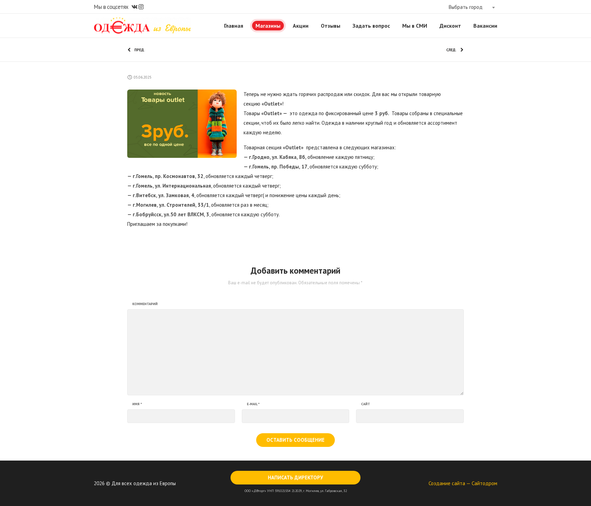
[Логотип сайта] (142, 26)
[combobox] (471, 7)
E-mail (253, 404)
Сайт (365, 404)
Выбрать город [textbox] (466, 7)
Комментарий (145, 304)
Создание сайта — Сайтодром (463, 483)
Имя (137, 404)
